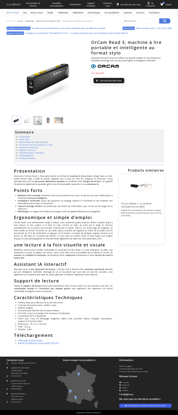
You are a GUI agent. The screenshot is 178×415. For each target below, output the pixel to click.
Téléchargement (26, 155)
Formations (154, 12)
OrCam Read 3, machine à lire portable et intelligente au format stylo (126, 47)
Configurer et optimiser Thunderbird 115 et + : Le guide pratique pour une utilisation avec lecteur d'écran (76, 33)
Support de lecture (27, 150)
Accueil (20, 21)
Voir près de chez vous (130, 4)
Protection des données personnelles (133, 371)
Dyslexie (128, 12)
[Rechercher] (164, 21)
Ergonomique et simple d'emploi (33, 142)
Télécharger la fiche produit (30, 340)
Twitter (124, 388)
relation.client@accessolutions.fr (23, 363)
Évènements (75, 4)
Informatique (94, 12)
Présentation (24, 136)
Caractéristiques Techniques (31, 152)
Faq (24, 12)
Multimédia (78, 12)
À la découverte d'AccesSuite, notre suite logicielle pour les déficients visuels (68, 28)
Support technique (90, 4)
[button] (15, 77)
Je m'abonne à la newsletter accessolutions (146, 406)
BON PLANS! (12, 12)
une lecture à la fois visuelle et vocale (35, 144)
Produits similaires (27, 158)
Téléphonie (63, 12)
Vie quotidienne (111, 12)
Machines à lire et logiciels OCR (48, 21)
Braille (50, 12)
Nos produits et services (33, 4)
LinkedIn (125, 390)
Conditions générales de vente (130, 369)
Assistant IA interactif (28, 147)
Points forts (24, 139)
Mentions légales (125, 366)
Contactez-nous (108, 4)
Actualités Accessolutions (56, 4)
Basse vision (37, 12)
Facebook (125, 385)
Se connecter (150, 4)
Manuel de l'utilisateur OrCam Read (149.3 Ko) (38, 343)
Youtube (125, 382)
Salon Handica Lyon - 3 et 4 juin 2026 (153, 28)
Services (140, 12)
